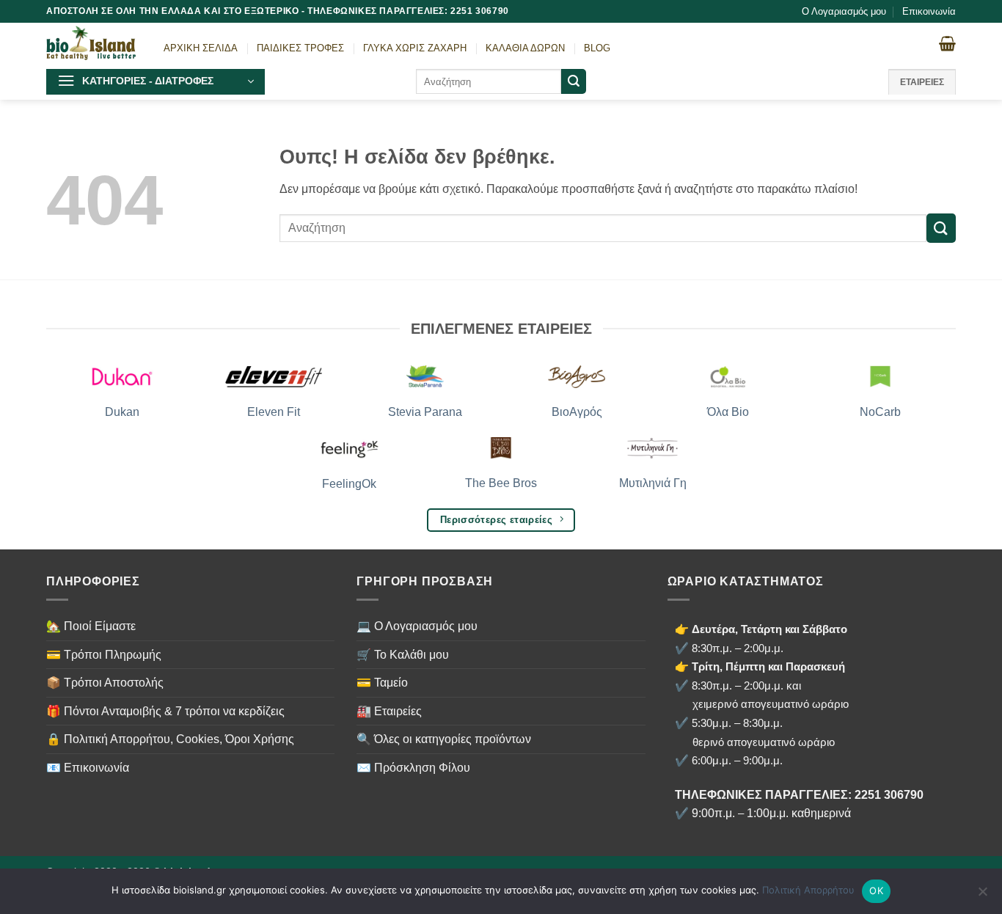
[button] (155, 82)
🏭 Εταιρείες (389, 711)
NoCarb (880, 412)
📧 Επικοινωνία (87, 767)
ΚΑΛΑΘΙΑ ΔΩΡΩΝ (525, 48)
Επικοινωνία (929, 11)
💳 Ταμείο (382, 682)
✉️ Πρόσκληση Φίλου (413, 767)
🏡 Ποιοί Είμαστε (91, 626)
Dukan (122, 412)
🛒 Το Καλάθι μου (402, 654)
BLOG (597, 48)
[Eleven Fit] (274, 377)
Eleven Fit (273, 412)
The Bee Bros (501, 483)
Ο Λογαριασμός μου (844, 11)
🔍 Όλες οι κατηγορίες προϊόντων (443, 739)
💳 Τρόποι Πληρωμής (103, 654)
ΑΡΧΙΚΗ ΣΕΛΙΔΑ (201, 48)
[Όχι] (982, 895)
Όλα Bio (728, 412)
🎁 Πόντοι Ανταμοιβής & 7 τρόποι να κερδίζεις (165, 711)
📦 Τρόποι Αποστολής (105, 682)
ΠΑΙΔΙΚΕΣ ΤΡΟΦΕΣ (300, 48)
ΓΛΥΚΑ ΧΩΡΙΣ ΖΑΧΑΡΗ (415, 48)
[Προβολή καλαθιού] (947, 43)
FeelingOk (349, 484)
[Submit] (573, 81)
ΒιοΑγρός (577, 412)
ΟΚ (876, 890)
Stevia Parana (425, 412)
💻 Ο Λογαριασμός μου (417, 626)
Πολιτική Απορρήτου (808, 890)
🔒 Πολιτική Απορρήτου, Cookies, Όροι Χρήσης (170, 739)
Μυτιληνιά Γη (653, 483)
